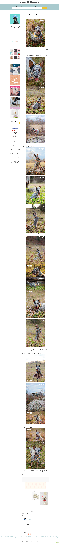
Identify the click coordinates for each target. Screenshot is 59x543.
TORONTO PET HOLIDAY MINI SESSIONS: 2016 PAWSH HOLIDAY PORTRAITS (44, 506)
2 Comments (37, 16)
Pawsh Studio (36, 49)
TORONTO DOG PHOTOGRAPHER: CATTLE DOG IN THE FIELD (35, 13)
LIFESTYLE (33, 16)
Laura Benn (27, 518)
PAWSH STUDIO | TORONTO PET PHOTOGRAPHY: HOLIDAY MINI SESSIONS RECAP (29, 479)
